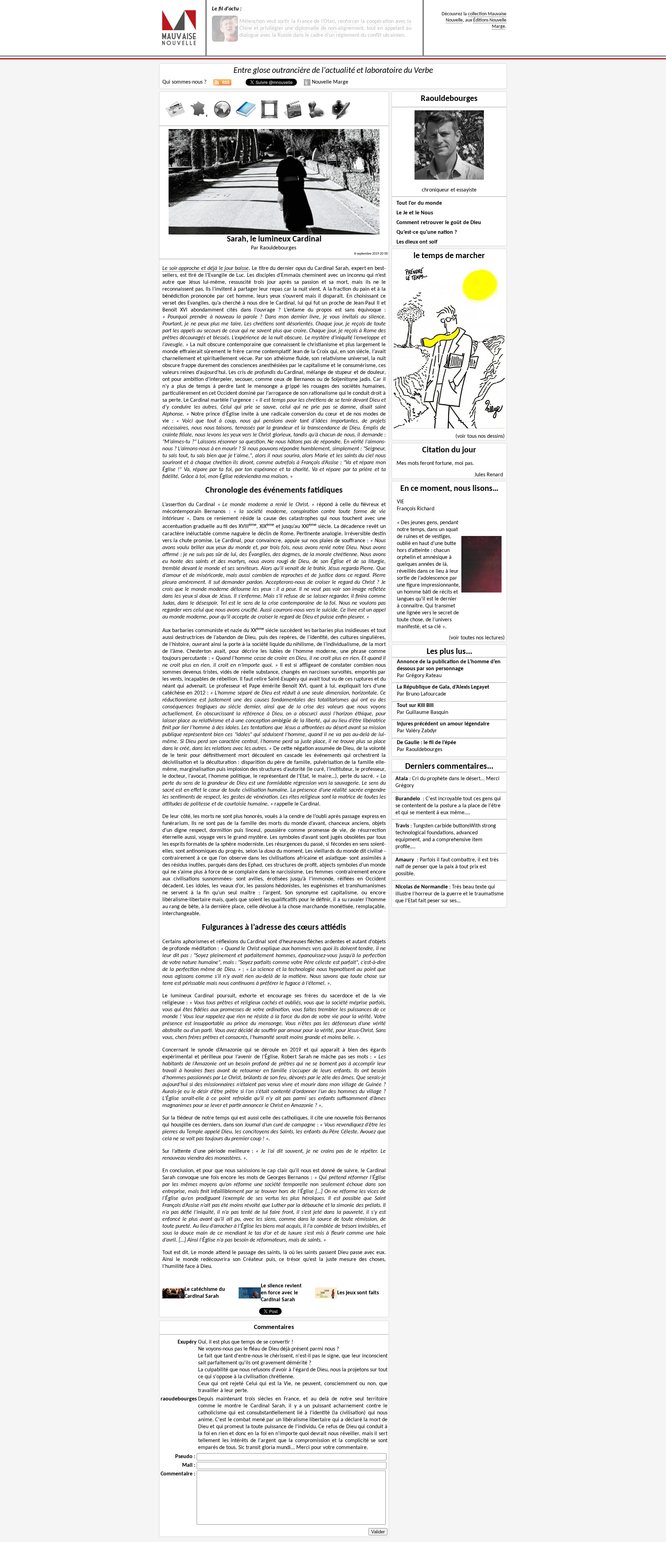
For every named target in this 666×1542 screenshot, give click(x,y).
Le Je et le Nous (414, 213)
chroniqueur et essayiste (449, 190)
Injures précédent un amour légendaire (443, 724)
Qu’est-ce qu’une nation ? (426, 232)
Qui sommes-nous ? (184, 82)
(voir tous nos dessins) (480, 436)
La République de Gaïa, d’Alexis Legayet (443, 687)
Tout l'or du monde (419, 203)
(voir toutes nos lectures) (477, 638)
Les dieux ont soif (416, 242)
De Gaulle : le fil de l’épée (426, 743)
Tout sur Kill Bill (415, 705)
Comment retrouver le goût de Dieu (438, 222)
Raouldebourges (449, 99)
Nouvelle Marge (329, 82)
